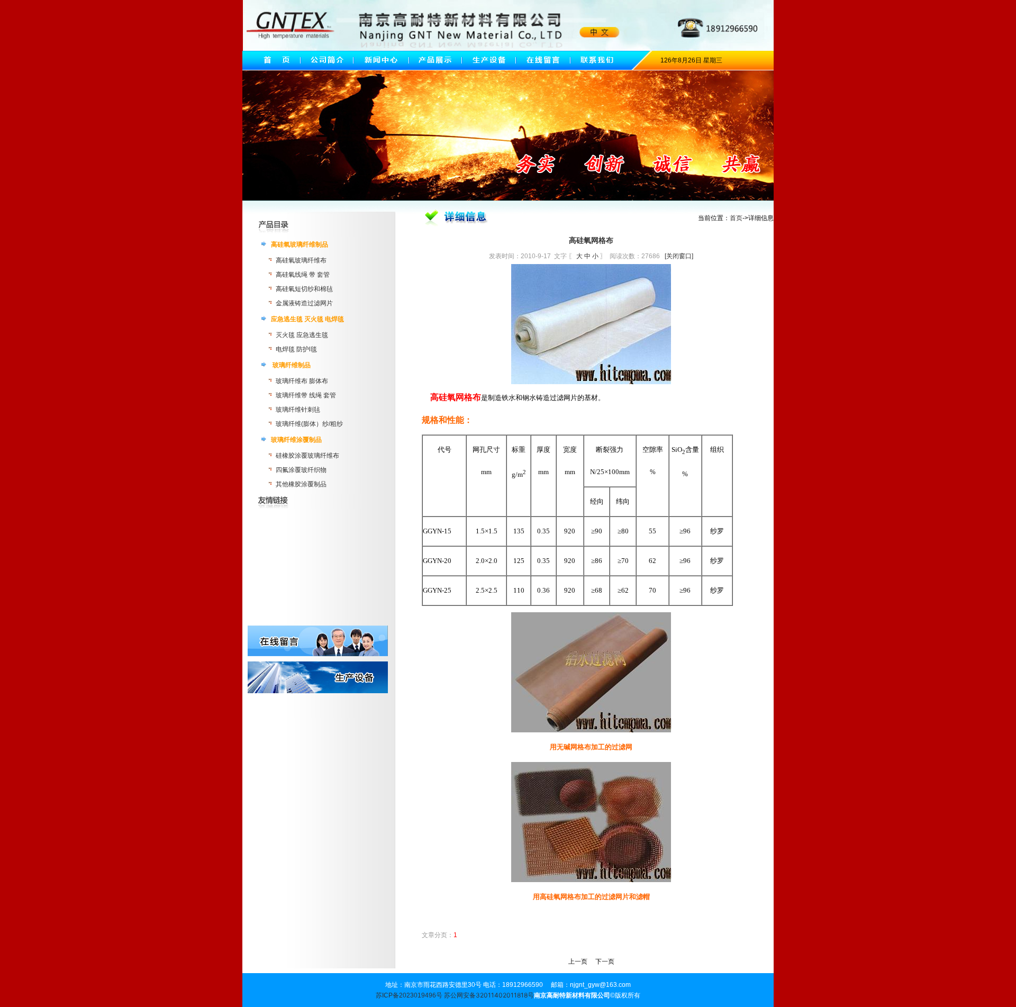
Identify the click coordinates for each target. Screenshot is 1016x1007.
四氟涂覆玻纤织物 (301, 470)
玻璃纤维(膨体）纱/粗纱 (309, 424)
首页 (736, 218)
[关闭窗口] (679, 256)
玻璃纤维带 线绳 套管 (306, 395)
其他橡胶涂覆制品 (301, 484)
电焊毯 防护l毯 (296, 349)
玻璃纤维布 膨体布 (302, 381)
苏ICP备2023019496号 (409, 995)
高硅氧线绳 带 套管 (303, 274)
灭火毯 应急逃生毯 (302, 335)
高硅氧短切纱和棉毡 (304, 289)
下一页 (604, 961)
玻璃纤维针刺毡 (298, 409)
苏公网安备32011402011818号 (489, 995)
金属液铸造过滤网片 (304, 303)
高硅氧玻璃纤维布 (301, 260)
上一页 (577, 961)
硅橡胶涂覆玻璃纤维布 (307, 455)
